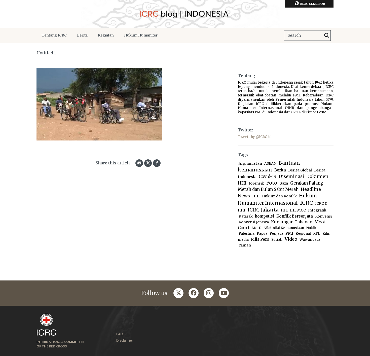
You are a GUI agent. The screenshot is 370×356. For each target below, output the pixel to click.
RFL (316, 233)
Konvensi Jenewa (254, 222)
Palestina (246, 233)
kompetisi (264, 216)
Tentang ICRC (54, 35)
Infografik (317, 210)
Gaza (283, 183)
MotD (257, 228)
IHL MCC (298, 210)
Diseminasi (291, 176)
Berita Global (300, 170)
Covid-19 (267, 176)
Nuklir (311, 228)
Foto (271, 183)
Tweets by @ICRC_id (255, 137)
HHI (256, 196)
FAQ (119, 334)
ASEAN (270, 163)
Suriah (276, 239)
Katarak (246, 216)
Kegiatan (106, 35)
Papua (262, 233)
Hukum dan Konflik (279, 196)
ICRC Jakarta (263, 210)
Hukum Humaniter (141, 35)
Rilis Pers (260, 239)
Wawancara (310, 239)
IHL (284, 210)
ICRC (306, 202)
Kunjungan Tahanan (291, 222)
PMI (289, 233)
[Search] (326, 35)
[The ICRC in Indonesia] (185, 14)
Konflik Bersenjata (294, 216)
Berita (82, 35)
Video (291, 239)
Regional (303, 233)
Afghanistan (250, 163)
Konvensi (323, 216)
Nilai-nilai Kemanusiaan (284, 228)
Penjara (276, 233)
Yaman (245, 245)
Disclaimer (124, 340)
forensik (256, 183)
